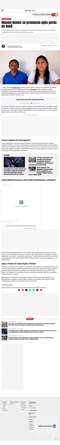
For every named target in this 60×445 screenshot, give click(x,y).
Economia (5, 410)
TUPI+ (30, 406)
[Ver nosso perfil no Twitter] (26, 290)
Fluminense (23, 407)
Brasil (4, 407)
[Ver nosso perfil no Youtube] (41, 290)
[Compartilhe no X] (48, 46)
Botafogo (23, 404)
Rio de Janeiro (4, 404)
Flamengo (23, 405)
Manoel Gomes (16, 87)
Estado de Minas (31, 422)
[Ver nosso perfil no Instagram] (23, 290)
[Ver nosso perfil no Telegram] (34, 290)
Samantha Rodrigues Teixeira (15, 47)
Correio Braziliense (31, 425)
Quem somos (32, 417)
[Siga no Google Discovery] (55, 46)
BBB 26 (12, 404)
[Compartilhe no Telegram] (51, 46)
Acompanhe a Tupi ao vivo (32, 402)
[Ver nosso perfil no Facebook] (19, 290)
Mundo (4, 408)
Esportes (23, 402)
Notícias (4, 402)
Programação (32, 407)
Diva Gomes (34, 89)
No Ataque (31, 427)
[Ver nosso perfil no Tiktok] (37, 290)
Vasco (22, 409)
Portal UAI (31, 429)
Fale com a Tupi (32, 413)
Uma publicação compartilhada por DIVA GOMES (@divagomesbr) (22, 225)
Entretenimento (14, 402)
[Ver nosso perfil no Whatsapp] (30, 290)
